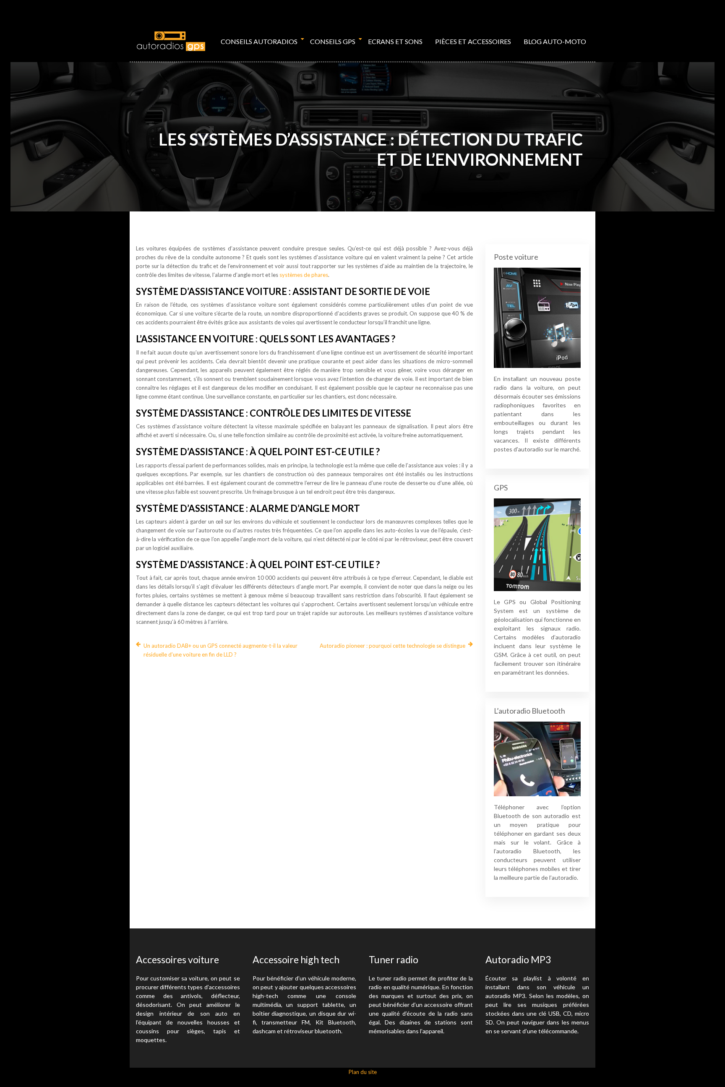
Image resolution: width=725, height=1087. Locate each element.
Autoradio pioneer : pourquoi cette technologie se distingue (392, 645)
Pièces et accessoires (473, 41)
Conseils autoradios (259, 41)
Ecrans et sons (395, 41)
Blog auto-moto (555, 41)
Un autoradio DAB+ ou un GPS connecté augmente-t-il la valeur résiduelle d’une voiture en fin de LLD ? (220, 650)
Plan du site (363, 1072)
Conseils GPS (332, 41)
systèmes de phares (303, 274)
